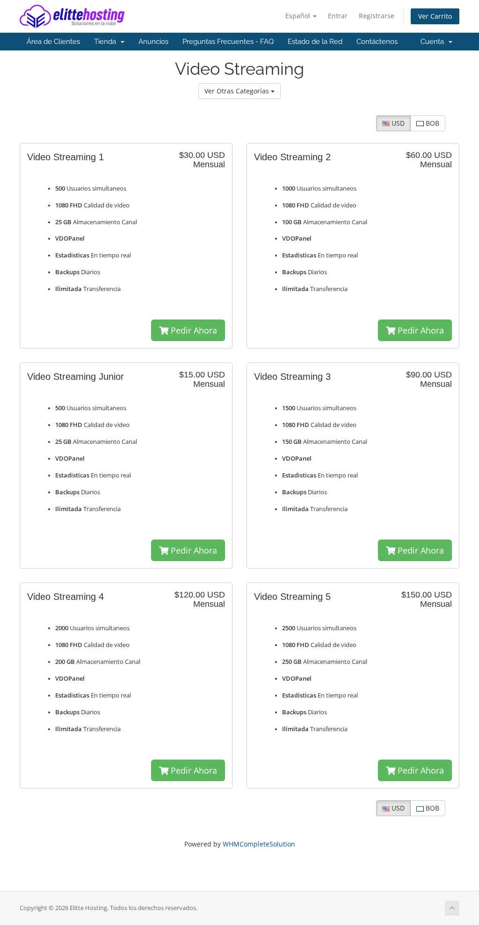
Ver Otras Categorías (237, 90)
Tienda (107, 41)
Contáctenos (377, 41)
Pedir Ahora (192, 330)
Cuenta (434, 41)
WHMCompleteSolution (259, 844)
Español (298, 15)
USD (397, 123)
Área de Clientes (53, 41)
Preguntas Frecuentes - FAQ (228, 41)
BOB (431, 123)
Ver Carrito (435, 16)
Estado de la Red (315, 41)
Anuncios (153, 41)
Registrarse (376, 15)
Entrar (338, 15)
